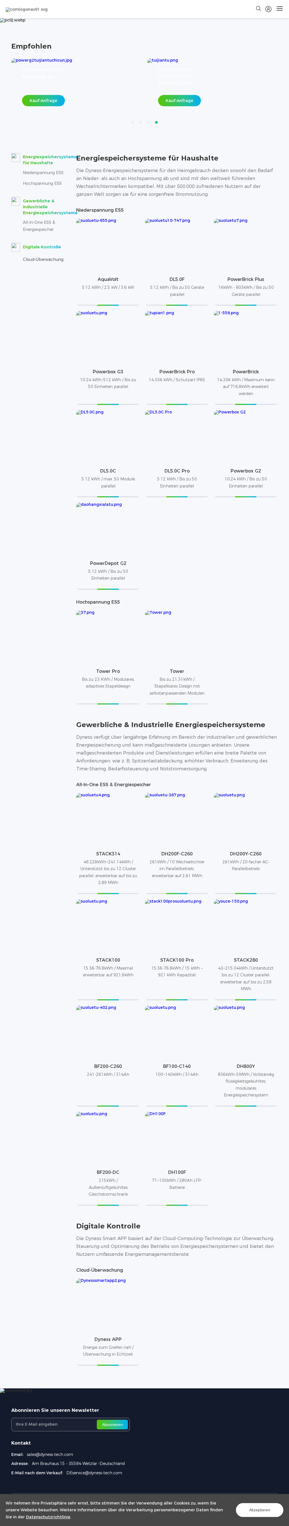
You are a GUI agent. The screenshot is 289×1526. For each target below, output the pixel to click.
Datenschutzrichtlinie (48, 1517)
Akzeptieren (259, 1510)
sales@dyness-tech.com (50, 1454)
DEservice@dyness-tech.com (94, 1472)
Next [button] (278, 86)
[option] (76, 86)
